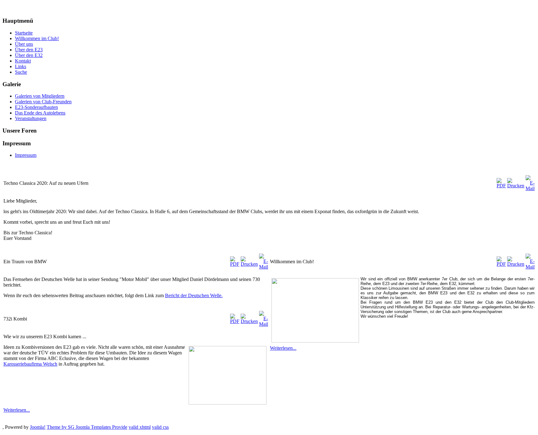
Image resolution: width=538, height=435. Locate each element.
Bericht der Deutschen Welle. (194, 295)
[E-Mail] (530, 188)
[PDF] (501, 185)
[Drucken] (515, 185)
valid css (160, 427)
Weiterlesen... (16, 410)
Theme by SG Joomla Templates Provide (87, 427)
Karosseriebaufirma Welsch (30, 364)
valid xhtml (140, 427)
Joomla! (37, 427)
